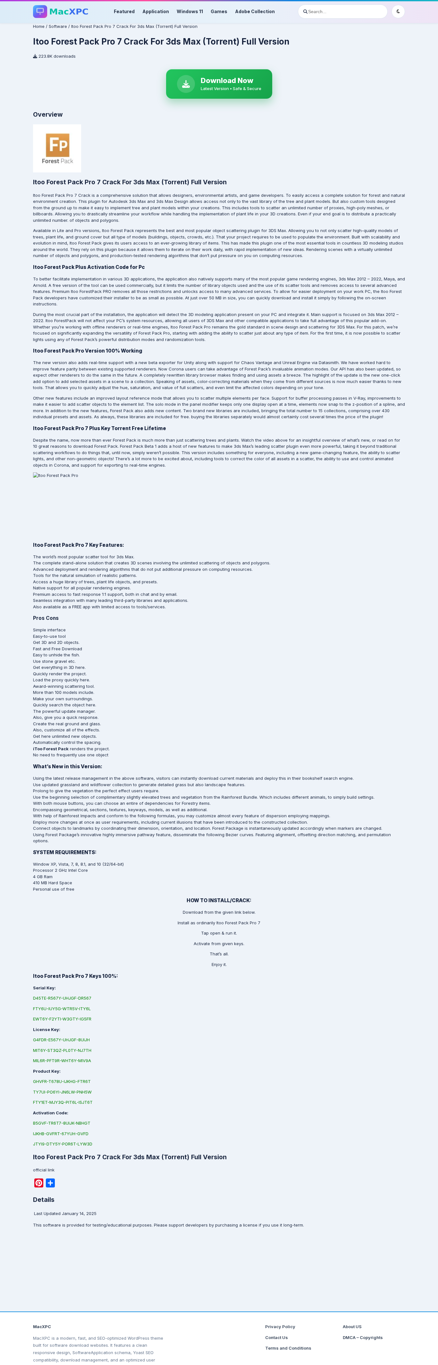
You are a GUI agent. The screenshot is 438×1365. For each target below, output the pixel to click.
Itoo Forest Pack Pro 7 (238, 922)
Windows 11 (190, 11)
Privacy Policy (280, 1326)
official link (44, 1169)
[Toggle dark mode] (398, 11)
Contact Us (276, 1337)
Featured (124, 11)
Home (39, 26)
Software (58, 26)
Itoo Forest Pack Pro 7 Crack (61, 195)
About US (352, 1326)
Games (219, 11)
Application (155, 11)
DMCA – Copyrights (363, 1337)
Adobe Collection (255, 11)
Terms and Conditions (288, 1348)
